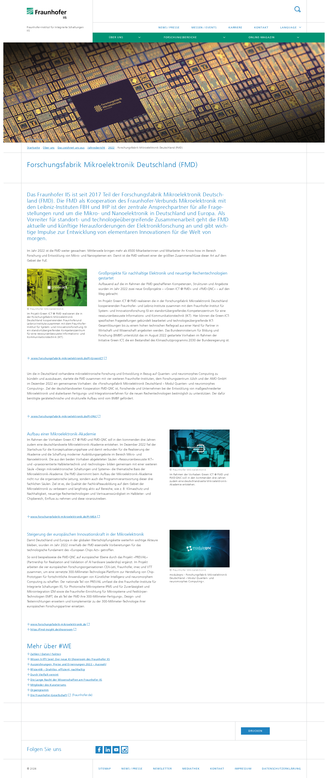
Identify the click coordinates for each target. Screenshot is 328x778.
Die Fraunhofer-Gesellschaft (48, 695)
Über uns (116, 37)
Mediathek (191, 768)
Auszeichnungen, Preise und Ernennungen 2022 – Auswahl (68, 664)
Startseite (33, 147)
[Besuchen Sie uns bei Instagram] (124, 749)
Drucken (255, 730)
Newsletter (162, 768)
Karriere (235, 27)
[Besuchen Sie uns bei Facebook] (99, 749)
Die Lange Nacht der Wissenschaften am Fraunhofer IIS (66, 679)
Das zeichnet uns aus (71, 147)
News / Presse (169, 27)
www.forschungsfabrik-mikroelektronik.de (58, 624)
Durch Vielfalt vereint (44, 674)
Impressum (243, 768)
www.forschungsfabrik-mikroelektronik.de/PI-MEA (63, 516)
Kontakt (261, 27)
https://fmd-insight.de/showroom (51, 629)
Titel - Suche (297, 9)
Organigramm (39, 690)
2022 (111, 147)
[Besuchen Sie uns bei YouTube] (116, 749)
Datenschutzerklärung (281, 768)
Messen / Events (204, 27)
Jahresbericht (96, 147)
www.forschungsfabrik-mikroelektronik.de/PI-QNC (63, 416)
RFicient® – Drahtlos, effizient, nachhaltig (57, 669)
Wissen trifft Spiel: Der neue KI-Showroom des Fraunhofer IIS (70, 659)
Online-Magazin (262, 37)
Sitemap (104, 768)
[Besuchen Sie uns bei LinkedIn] (107, 749)
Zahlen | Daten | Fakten (45, 654)
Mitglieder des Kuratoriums (48, 684)
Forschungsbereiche (180, 37)
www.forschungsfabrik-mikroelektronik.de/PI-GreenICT (66, 358)
